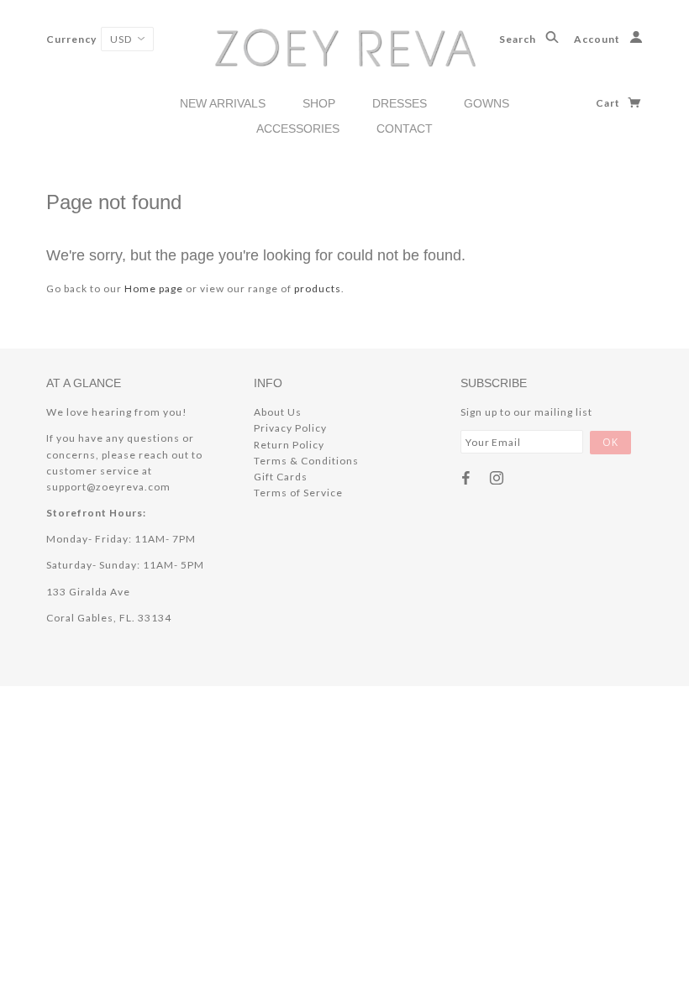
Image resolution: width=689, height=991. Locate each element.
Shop (318, 103)
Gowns (486, 103)
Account (598, 39)
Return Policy (289, 444)
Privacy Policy (290, 428)
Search (519, 39)
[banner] (344, 46)
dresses (399, 103)
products (317, 288)
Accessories (297, 128)
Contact (404, 128)
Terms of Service (298, 492)
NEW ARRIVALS (223, 103)
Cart (609, 103)
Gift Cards (281, 476)
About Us (278, 412)
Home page (153, 288)
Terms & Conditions (306, 460)
